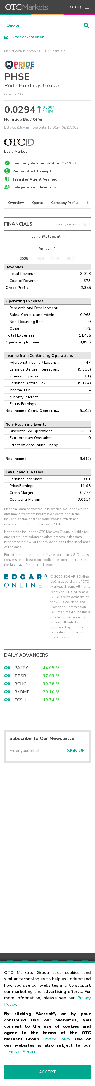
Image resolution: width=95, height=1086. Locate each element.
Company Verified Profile (45, 162)
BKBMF (21, 692)
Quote (37, 203)
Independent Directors (34, 187)
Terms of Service (20, 1052)
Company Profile (65, 203)
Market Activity (15, 51)
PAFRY (21, 668)
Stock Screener (26, 37)
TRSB (20, 676)
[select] (4, 233)
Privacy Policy (56, 1039)
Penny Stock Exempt (32, 171)
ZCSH (20, 700)
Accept (47, 1072)
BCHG (20, 684)
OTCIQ (75, 7)
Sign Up (76, 751)
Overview (16, 203)
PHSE (43, 51)
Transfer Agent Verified (35, 179)
